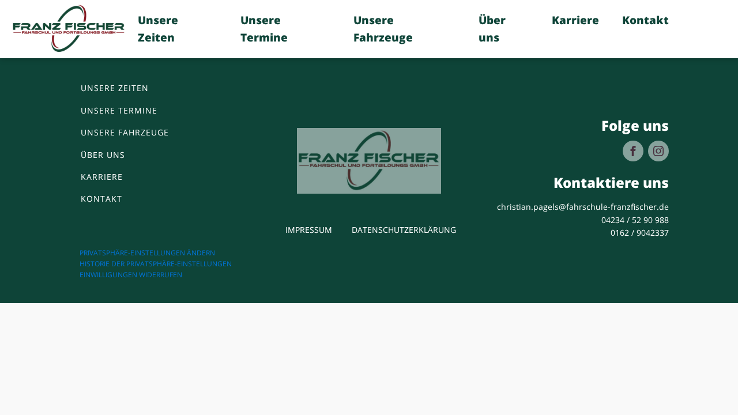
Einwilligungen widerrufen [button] (131, 275)
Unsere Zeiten (158, 29)
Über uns (492, 29)
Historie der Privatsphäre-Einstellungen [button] (156, 264)
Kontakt (645, 20)
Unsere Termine (264, 29)
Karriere (575, 20)
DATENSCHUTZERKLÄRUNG (404, 229)
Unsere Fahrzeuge (383, 29)
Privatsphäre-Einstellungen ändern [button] (147, 253)
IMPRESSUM (308, 229)
